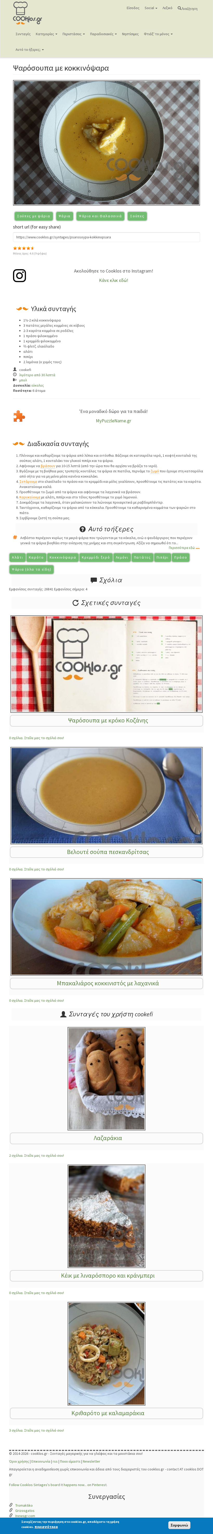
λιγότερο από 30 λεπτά (37, 375)
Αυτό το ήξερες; (28, 49)
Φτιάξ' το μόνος (157, 34)
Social (150, 7)
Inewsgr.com (25, 1515)
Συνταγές (23, 34)
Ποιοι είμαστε (70, 1461)
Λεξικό (167, 7)
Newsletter (91, 1461)
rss (55, 1461)
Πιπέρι (163, 557)
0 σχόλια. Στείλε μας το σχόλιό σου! (36, 737)
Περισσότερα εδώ (182, 548)
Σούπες (137, 216)
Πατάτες (142, 557)
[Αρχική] (35, 13)
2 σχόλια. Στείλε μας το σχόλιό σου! (36, 1155)
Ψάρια (65, 216)
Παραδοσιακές (102, 34)
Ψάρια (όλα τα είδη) (31, 569)
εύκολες (37, 385)
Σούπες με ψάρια (33, 216)
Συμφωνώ (179, 1525)
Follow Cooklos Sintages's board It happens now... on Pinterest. (58, 1484)
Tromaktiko (24, 1505)
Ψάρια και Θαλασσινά (100, 216)
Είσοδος (133, 7)
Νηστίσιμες (130, 34)
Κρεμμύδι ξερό (96, 557)
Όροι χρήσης (19, 1461)
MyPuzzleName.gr (113, 421)
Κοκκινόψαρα (63, 557)
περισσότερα (46, 1526)
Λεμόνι (122, 557)
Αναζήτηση (189, 8)
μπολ (23, 380)
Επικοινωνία (40, 1461)
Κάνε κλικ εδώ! (113, 280)
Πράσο (180, 557)
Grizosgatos (25, 1510)
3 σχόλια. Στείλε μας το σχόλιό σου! (36, 1430)
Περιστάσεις (72, 34)
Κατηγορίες (45, 34)
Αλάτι (17, 557)
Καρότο (36, 557)
